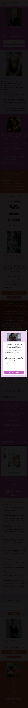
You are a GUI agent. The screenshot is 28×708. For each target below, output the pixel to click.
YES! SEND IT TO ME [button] (14, 372)
